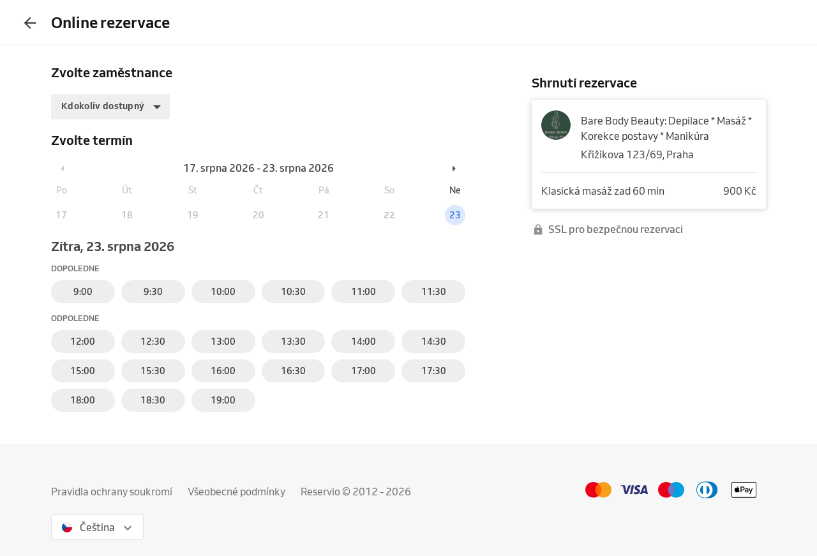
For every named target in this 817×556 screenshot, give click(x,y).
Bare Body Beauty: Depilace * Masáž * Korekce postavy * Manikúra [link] (666, 128)
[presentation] (30, 22)
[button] (110, 106)
